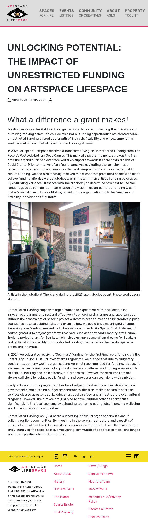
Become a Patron (100, 509)
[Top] (136, 456)
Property (135, 12)
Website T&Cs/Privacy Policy (104, 499)
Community (90, 12)
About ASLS (62, 474)
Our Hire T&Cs (64, 489)
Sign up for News (100, 474)
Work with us (97, 489)
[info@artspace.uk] (65, 456)
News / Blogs (98, 466)
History (59, 481)
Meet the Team (99, 481)
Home (58, 466)
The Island (61, 497)
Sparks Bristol (64, 504)
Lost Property (63, 512)
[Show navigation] (128, 456)
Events (66, 12)
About (113, 12)
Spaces (46, 12)
